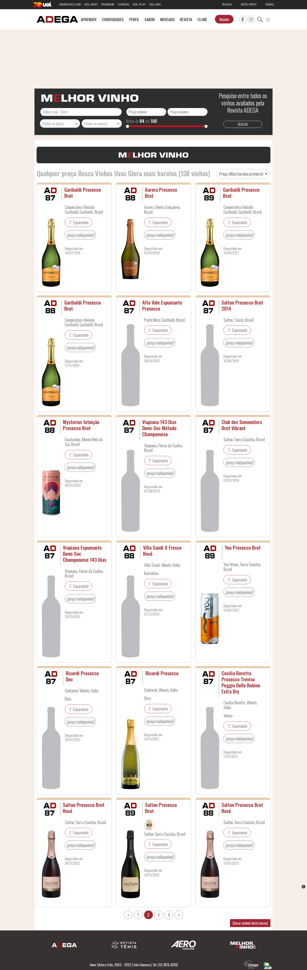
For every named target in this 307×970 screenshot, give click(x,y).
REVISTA (186, 19)
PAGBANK (107, 4)
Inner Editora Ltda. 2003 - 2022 (110, 964)
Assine (224, 19)
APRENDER (88, 19)
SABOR (150, 19)
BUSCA (227, 4)
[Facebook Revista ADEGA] (242, 18)
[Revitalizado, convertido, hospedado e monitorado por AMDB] (268, 965)
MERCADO (167, 19)
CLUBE (202, 19)
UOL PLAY (139, 4)
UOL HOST (91, 4)
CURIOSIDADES (113, 19)
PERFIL (134, 19)
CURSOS (123, 4)
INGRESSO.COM (70, 4)
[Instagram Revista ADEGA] (251, 18)
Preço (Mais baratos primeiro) (241, 174)
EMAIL (270, 4)
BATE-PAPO (248, 4)
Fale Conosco (142, 964)
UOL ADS (155, 4)
